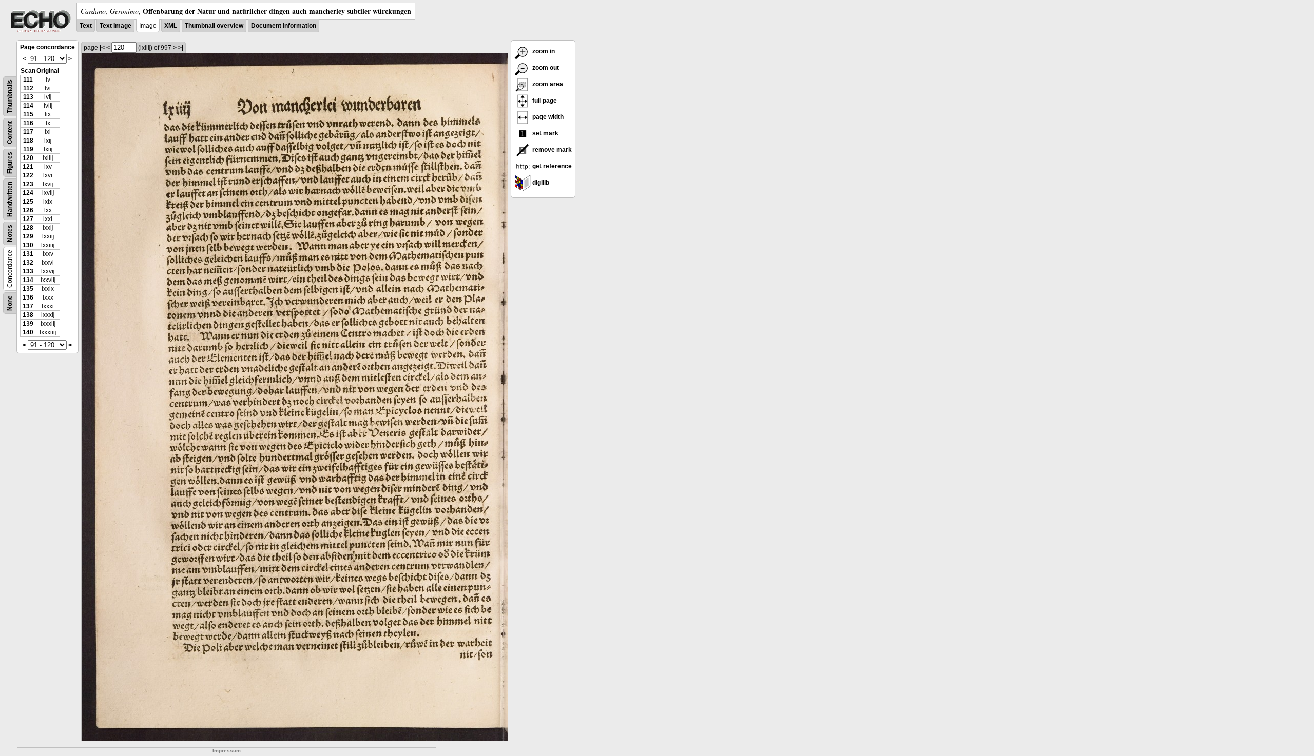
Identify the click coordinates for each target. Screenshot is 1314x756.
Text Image (115, 25)
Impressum (226, 750)
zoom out (545, 67)
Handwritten (9, 199)
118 (28, 140)
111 (28, 79)
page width (547, 117)
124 (28, 192)
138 (28, 315)
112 (28, 88)
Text (86, 25)
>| (180, 47)
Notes (9, 233)
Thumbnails (9, 96)
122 (28, 175)
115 (28, 114)
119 (28, 149)
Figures (9, 163)
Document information (283, 25)
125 (28, 201)
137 (28, 306)
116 (28, 123)
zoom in (543, 51)
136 (28, 297)
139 (28, 323)
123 (28, 184)
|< (102, 47)
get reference (551, 166)
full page (544, 100)
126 (28, 210)
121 (28, 166)
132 (28, 262)
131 (28, 253)
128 (28, 227)
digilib (540, 182)
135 (28, 288)
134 (28, 280)
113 (28, 97)
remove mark (551, 149)
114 (28, 105)
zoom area (547, 84)
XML (170, 25)
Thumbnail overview (214, 25)
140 (28, 332)
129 (28, 236)
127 (28, 219)
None (9, 303)
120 (28, 158)
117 (28, 131)
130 (28, 245)
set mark (544, 133)
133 (28, 271)
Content (9, 132)
